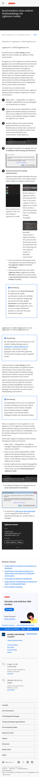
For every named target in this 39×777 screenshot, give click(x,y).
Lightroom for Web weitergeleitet (25, 511)
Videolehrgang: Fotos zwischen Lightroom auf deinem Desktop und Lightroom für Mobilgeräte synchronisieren (19, 573)
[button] (3, 3)
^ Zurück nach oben (31, 634)
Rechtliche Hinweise (8, 625)
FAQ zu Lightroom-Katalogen (13, 587)
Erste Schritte (10, 647)
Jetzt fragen (10, 673)
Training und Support (12, 645)
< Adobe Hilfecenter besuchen (15, 640)
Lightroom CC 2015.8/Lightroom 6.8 (16, 347)
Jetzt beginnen (11, 689)
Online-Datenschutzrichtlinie (25, 625)
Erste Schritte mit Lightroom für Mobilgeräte (18, 579)
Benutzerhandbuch (12, 649)
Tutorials (9, 652)
